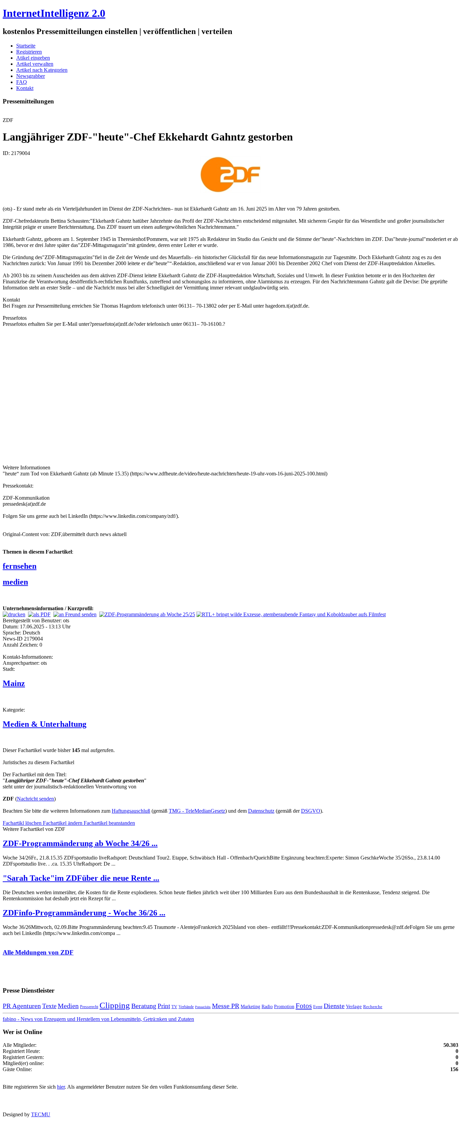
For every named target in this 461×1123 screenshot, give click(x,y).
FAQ (21, 82)
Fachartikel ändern (63, 823)
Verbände (186, 1006)
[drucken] (14, 614)
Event (317, 1006)
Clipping (115, 1005)
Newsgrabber (30, 76)
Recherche (372, 1006)
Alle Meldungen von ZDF (38, 952)
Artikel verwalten (34, 64)
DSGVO (310, 811)
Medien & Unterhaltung (44, 724)
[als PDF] (39, 614)
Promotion (284, 1006)
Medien (68, 1005)
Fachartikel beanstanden (109, 823)
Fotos (304, 1005)
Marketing (250, 1006)
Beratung (143, 1005)
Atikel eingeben (33, 58)
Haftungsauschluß (131, 811)
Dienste (334, 1005)
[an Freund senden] (75, 614)
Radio (267, 1006)
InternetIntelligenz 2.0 (54, 13)
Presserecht (89, 1006)
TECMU (40, 1114)
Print (164, 1005)
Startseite (25, 46)
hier (61, 1087)
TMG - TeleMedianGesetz (197, 811)
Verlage (354, 1006)
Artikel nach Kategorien (41, 70)
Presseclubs (203, 1007)
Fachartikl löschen (23, 823)
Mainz (14, 683)
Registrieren (29, 52)
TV (174, 1006)
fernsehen (19, 566)
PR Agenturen (22, 1005)
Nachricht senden (35, 799)
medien (15, 582)
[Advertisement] (104, 395)
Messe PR (225, 1005)
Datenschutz (261, 811)
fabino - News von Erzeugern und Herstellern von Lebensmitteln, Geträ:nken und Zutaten (98, 1019)
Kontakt (24, 88)
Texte (49, 1005)
